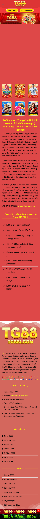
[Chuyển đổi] (4, 225)
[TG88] (20, 3)
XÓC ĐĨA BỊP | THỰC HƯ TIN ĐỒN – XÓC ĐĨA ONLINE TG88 (10, 309)
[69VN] (20, 516)
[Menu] (3, 3)
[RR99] (20, 511)
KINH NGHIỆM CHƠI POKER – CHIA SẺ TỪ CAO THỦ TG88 (30, 309)
